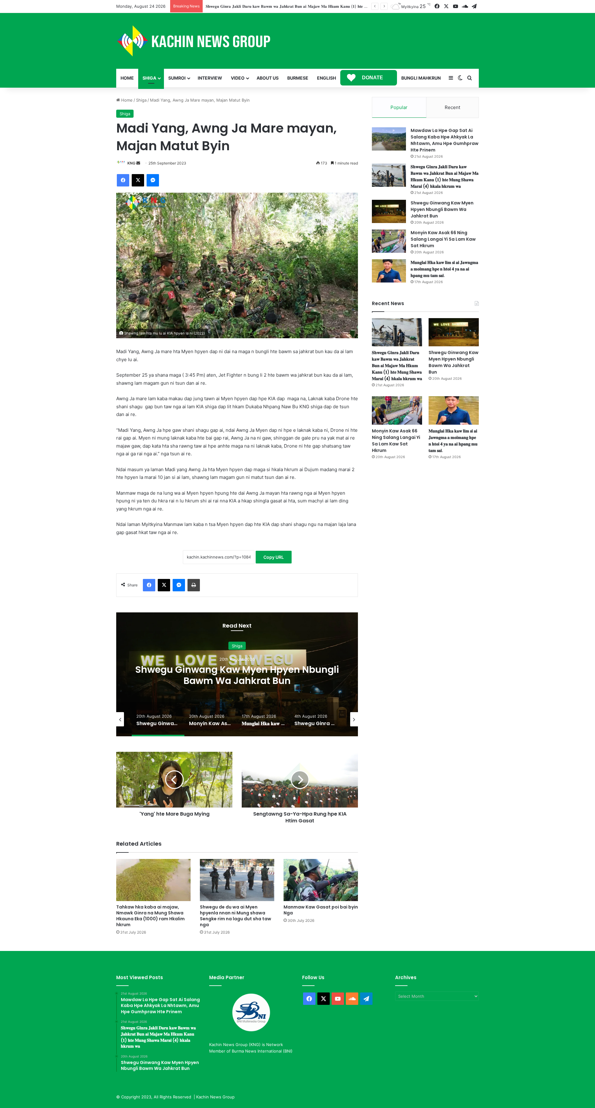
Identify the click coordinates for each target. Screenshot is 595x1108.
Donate (372, 77)
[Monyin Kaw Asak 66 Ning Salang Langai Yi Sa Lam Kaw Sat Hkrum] (389, 241)
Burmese (297, 78)
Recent (452, 107)
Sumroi (177, 78)
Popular (399, 107)
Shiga (149, 78)
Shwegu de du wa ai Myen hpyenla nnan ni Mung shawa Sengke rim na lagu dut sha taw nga (235, 916)
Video (238, 78)
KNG (131, 163)
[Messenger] (153, 180)
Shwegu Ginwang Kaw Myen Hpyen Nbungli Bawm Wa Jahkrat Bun (442, 209)
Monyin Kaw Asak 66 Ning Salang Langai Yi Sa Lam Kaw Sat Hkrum (241, 675)
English (326, 78)
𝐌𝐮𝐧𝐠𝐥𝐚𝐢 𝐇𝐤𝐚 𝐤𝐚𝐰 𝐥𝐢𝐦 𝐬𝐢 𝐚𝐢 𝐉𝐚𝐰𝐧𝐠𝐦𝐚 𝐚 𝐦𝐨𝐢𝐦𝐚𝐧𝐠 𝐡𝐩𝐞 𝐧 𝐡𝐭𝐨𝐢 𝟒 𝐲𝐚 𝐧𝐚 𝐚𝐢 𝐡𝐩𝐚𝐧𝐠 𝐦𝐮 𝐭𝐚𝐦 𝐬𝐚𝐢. (444, 268)
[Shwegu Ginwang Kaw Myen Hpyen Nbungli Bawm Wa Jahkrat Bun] (389, 211)
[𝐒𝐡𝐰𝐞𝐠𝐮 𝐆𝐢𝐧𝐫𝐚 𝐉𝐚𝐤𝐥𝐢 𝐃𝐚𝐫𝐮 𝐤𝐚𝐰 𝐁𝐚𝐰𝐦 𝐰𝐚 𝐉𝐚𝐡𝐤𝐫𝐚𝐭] (389, 175)
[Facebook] (123, 180)
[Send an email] (138, 163)
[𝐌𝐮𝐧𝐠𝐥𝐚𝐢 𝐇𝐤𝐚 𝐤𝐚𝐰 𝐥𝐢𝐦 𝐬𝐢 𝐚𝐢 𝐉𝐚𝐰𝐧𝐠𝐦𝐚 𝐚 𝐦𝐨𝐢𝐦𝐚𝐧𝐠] (389, 270)
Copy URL (273, 557)
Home (127, 78)
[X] (138, 180)
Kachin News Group (215, 1096)
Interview (210, 78)
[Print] (193, 585)
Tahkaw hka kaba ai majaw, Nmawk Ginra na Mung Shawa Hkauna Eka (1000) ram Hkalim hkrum (150, 916)
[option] (241, 674)
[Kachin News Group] (193, 40)
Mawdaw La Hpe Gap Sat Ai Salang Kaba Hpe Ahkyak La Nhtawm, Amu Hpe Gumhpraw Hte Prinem (444, 140)
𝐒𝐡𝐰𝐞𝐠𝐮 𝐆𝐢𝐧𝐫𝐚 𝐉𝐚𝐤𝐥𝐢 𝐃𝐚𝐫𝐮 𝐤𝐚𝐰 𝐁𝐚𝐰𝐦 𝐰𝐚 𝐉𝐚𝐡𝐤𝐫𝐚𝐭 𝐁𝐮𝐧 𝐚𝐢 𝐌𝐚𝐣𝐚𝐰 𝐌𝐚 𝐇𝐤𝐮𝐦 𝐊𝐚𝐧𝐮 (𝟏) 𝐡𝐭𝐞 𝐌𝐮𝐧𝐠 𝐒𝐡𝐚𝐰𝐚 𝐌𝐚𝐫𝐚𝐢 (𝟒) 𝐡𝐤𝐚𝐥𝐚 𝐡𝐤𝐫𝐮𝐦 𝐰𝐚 (444, 176)
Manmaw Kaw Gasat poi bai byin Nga (321, 910)
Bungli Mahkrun (421, 78)
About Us (268, 78)
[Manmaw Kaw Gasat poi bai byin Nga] (321, 880)
